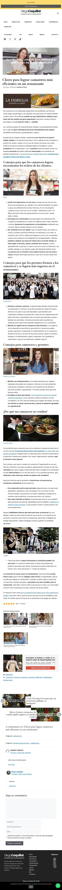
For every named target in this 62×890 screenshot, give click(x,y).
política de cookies (47, 884)
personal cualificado (35, 677)
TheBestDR (33, 865)
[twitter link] (54, 861)
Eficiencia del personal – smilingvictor (26, 743)
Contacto (32, 874)
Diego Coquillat (17, 772)
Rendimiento (47, 677)
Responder (11, 764)
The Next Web (8, 443)
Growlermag (7, 301)
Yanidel (5, 555)
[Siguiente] (59, 714)
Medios (31, 870)
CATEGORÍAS (8, 34)
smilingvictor (17, 736)
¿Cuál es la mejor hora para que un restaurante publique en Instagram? (41, 701)
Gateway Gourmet (9, 376)
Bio (30, 872)
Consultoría (33, 861)
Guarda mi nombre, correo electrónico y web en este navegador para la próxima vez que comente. (30, 837)
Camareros (10, 677)
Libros (31, 868)
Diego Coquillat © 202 (30, 881)
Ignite (5, 197)
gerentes (24, 677)
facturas (17, 677)
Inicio (31, 854)
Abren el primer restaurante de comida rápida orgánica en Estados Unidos (21, 714)
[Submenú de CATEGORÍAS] (13, 34)
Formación (32, 859)
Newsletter (33, 857)
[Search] (57, 13)
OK (31, 886)
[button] (58, 885)
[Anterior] (2, 700)
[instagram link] (54, 864)
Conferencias (33, 863)
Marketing (9, 675)
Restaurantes (8, 680)
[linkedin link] (54, 859)
